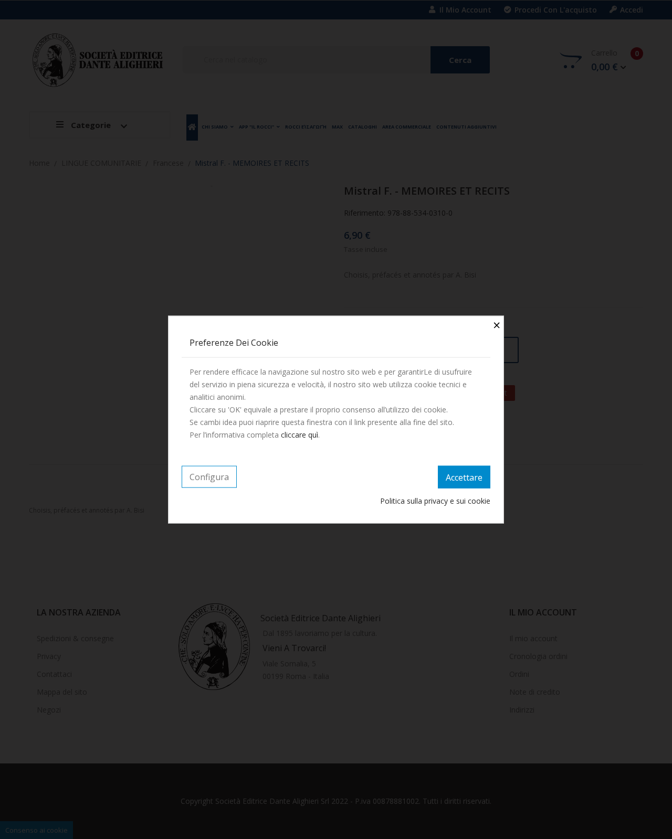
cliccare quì (299, 434)
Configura (209, 476)
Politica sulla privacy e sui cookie (435, 501)
